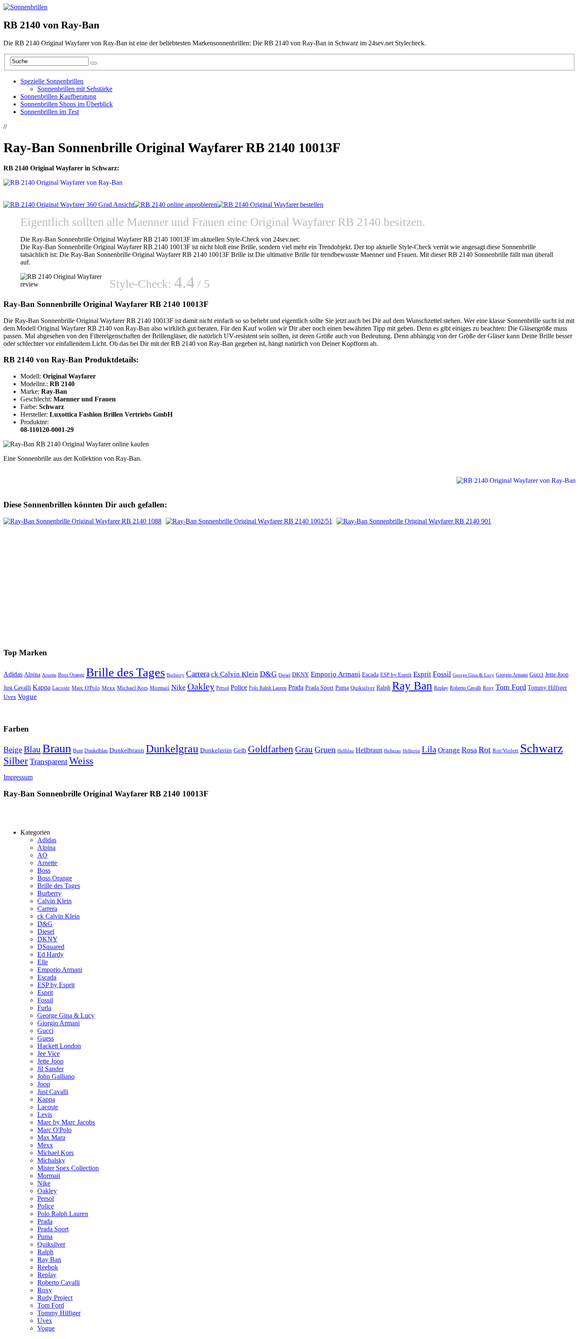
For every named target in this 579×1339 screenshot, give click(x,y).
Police (239, 687)
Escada (370, 674)
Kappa (41, 687)
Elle (42, 962)
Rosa (469, 750)
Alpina (32, 674)
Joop (43, 1084)
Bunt (78, 751)
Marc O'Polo (86, 688)
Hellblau (345, 751)
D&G (268, 674)
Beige (12, 749)
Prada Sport (319, 688)
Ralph (383, 688)
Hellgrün (411, 751)
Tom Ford (510, 687)
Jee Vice (48, 1053)
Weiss (81, 760)
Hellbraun (369, 750)
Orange (449, 750)
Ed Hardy (50, 954)
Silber (15, 760)
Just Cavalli (17, 688)
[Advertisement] (107, 125)
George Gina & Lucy (473, 674)
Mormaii (160, 688)
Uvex (9, 696)
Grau (304, 749)
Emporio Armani (335, 674)
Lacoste (61, 688)
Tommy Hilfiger (547, 688)
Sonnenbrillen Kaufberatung (58, 96)
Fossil (442, 674)
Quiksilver (363, 688)
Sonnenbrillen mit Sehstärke (74, 88)
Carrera (197, 673)
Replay (441, 688)
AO (42, 855)
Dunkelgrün (216, 750)
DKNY (300, 674)
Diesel (284, 674)
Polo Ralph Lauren (268, 688)
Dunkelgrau (172, 749)
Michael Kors (132, 688)
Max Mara (51, 1137)
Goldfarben (270, 749)
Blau (32, 749)
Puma (342, 688)
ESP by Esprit (396, 675)
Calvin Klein (54, 901)
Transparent (48, 761)
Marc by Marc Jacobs (66, 1122)
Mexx (108, 688)
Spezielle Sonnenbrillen (52, 81)
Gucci (536, 674)
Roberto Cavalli (465, 688)
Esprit (422, 674)
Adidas (12, 674)
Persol (222, 688)
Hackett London (59, 1045)
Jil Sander (50, 1068)
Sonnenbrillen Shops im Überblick (66, 104)
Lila (429, 749)
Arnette (49, 675)
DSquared (50, 946)
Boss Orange (71, 675)
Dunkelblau (96, 751)
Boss (43, 870)
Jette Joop (556, 674)
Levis (44, 1114)
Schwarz (541, 748)
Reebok (47, 1267)
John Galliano (56, 1076)
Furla (44, 1007)
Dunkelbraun (126, 750)
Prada (295, 687)
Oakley (200, 686)
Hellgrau (392, 751)
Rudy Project (54, 1297)
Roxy (488, 688)
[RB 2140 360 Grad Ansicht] (68, 204)
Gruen (325, 749)
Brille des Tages (125, 672)
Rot (485, 749)
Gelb (240, 750)
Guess (45, 1038)
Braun (56, 748)
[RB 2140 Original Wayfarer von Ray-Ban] (175, 204)
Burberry (175, 675)
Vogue (27, 697)
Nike (178, 687)
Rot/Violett (505, 751)
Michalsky (51, 1160)
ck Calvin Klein (234, 674)
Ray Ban (412, 685)
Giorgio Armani (512, 675)
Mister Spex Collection (68, 1168)
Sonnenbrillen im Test (49, 111)
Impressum (18, 777)
